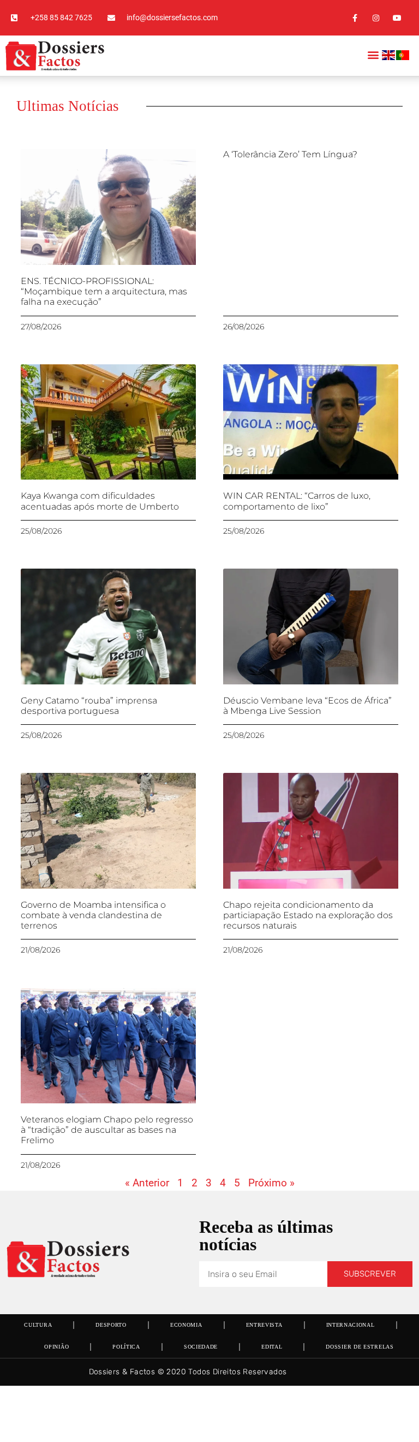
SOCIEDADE (201, 1347)
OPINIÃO (56, 1347)
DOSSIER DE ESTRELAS (359, 1347)
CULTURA (38, 1325)
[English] (389, 57)
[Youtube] (397, 17)
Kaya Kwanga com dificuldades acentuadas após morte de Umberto (100, 500)
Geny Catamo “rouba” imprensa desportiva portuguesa (89, 705)
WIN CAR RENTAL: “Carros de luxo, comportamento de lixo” (296, 500)
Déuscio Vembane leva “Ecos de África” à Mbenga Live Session (307, 705)
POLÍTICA (126, 1347)
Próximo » (271, 1183)
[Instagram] (376, 17)
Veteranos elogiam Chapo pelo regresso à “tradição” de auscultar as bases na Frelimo (107, 1129)
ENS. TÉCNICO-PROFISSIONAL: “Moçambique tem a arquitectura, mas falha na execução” (104, 291)
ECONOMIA (186, 1325)
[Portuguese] (403, 57)
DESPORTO (111, 1325)
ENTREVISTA (264, 1325)
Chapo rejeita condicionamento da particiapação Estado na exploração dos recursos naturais (308, 915)
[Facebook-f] (354, 17)
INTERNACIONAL (350, 1325)
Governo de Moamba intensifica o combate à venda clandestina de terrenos (93, 915)
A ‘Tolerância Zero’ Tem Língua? (290, 154)
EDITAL (271, 1347)
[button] (373, 54)
